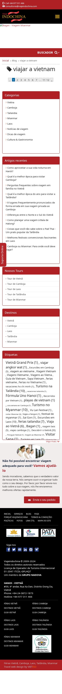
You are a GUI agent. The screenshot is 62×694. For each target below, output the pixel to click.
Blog (28, 514)
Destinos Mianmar (13, 641)
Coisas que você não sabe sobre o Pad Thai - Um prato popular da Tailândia (31, 230)
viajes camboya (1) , (20, 430)
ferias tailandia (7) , (32, 421)
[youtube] (19, 549)
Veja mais (51, 441)
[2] (51, 80)
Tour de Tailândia (16, 294)
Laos (9, 123)
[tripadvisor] (41, 643)
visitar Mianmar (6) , (14, 414)
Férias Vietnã (10, 603)
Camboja (12, 107)
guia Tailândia (39, 629)
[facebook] (8, 549)
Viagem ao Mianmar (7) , (35, 435)
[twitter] (14, 549)
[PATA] (48, 533)
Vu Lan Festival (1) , (41, 410)
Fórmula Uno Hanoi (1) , (25, 395)
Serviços (18, 514)
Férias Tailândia (40, 620)
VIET (32, 666)
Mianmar (12, 118)
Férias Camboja (40, 603)
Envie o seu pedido (44, 500)
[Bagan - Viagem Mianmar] (15, 35)
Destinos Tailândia (42, 624)
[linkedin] (25, 549)
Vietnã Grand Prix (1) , (23, 362)
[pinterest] (31, 549)
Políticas (9, 520)
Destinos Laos (11, 624)
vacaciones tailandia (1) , (37, 391)
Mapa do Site (44, 520)
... (40, 79)
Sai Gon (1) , (30, 417)
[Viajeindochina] (14, 16)
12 (47, 79)
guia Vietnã (10, 612)
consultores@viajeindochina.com (21, 6)
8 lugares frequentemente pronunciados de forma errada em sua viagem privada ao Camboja (30, 206)
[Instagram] (36, 549)
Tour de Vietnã (15, 278)
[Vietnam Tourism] (31, 533)
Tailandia (12, 113)
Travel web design (14, 666)
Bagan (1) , (34, 426)
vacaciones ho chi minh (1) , (21, 386)
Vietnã (10, 320)
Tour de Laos (14, 289)
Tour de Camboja (16, 283)
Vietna (10, 102)
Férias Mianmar (12, 636)
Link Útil (30, 520)
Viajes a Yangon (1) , (32, 414)
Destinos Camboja (41, 608)
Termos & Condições (41, 517)
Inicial (7, 514)
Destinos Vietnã (12, 608)
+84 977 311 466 (16, 3)
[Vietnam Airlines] (13, 533)
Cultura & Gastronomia (20, 139)
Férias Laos (9, 620)
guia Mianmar (11, 645)
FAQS (36, 514)
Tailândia (12, 336)
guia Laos (9, 629)
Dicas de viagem (16, 134)
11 (44, 79)
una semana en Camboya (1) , (19, 405)
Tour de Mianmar (16, 299)
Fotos (20, 520)
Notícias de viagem (17, 128)
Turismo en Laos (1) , (33, 439)
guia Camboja (39, 612)
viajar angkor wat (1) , (27, 364)
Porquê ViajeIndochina (16, 517)
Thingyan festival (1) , (16, 435)
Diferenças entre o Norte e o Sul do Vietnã (30, 214)
